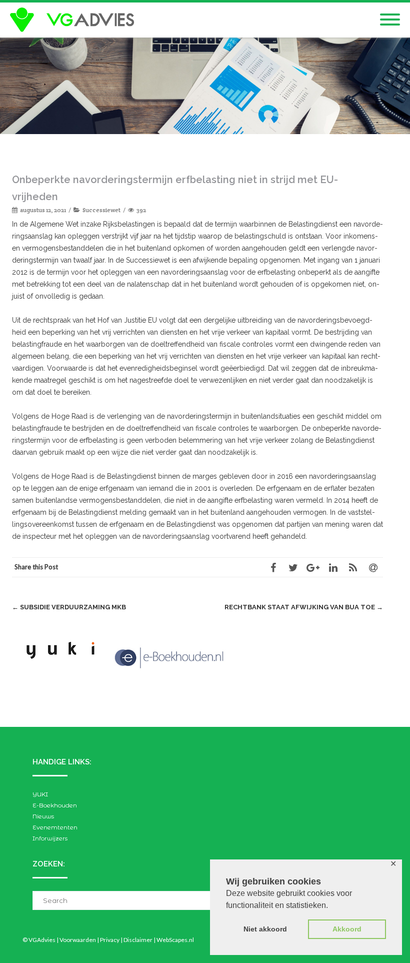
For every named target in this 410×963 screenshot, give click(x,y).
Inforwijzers (50, 838)
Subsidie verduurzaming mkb (69, 607)
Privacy (110, 939)
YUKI (40, 794)
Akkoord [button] (347, 929)
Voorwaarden (78, 939)
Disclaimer (138, 939)
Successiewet (101, 210)
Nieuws (43, 816)
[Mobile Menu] (390, 20)
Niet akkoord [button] (265, 929)
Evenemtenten (55, 827)
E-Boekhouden (54, 805)
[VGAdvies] (74, 20)
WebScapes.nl (175, 939)
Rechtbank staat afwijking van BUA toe (303, 607)
